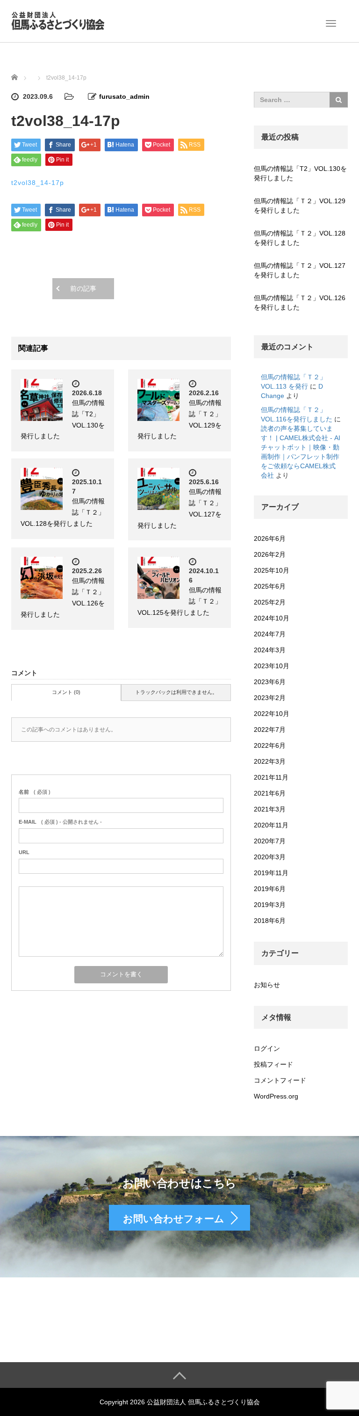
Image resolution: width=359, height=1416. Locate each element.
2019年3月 (270, 904)
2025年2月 (270, 602)
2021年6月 (270, 793)
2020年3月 (270, 857)
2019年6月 (270, 888)
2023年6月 (270, 682)
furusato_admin (124, 96)
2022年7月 (270, 729)
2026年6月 (270, 538)
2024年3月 (270, 650)
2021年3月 (270, 809)
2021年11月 (271, 777)
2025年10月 (271, 570)
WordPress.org (276, 1096)
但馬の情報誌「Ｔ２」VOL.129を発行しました (299, 205)
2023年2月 (270, 697)
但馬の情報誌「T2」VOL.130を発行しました (300, 173)
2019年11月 (271, 873)
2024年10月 (271, 618)
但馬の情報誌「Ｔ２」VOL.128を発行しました (299, 237)
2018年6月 (270, 920)
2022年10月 (271, 713)
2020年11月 (271, 825)
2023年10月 (271, 666)
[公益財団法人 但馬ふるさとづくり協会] (58, 20)
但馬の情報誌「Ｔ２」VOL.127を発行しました (299, 270)
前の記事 (83, 288)
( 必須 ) (34, 792)
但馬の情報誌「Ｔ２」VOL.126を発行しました (299, 302)
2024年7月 (270, 634)
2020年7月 (270, 841)
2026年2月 (270, 554)
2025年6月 (270, 586)
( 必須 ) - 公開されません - (60, 822)
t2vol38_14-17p (37, 182)
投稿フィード (273, 1064)
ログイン (267, 1048)
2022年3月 (270, 761)
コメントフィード (280, 1080)
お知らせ (267, 984)
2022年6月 (270, 745)
